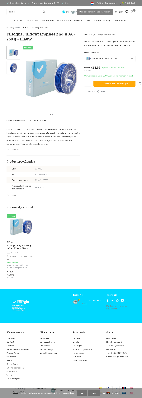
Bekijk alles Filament (107, 34)
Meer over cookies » (111, 393)
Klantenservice (111, 3)
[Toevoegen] (30, 278)
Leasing (107, 20)
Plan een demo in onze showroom (94, 12)
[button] (51, 114)
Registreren (45, 338)
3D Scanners (32, 20)
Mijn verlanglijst (47, 349)
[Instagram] (117, 300)
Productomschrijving (16, 120)
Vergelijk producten (48, 353)
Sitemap (10, 360)
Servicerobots (119, 20)
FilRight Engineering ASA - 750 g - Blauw (19, 247)
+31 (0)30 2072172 (118, 353)
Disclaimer (11, 356)
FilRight (92, 34)
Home (17, 27)
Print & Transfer (64, 20)
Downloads (12, 371)
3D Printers (19, 20)
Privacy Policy (13, 353)
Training (97, 20)
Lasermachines (47, 20)
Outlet (88, 20)
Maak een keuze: (91, 52)
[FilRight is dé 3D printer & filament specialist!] (71, 11)
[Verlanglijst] (126, 12)
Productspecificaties (37, 120)
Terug (11, 27)
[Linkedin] (122, 300)
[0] (132, 12)
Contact (10, 342)
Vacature (11, 375)
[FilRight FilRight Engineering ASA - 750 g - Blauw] (21, 226)
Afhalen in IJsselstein (82, 349)
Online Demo (12, 364)
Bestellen (77, 338)
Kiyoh (133, 3)
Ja (82, 393)
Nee (94, 393)
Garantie (77, 356)
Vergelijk (91, 91)
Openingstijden (13, 378)
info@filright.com (121, 356)
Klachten (10, 345)
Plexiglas (78, 20)
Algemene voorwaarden (18, 349)
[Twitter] (112, 300)
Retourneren (78, 353)
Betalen (76, 342)
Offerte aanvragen (15, 368)
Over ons (11, 338)
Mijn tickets (45, 345)
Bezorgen (77, 345)
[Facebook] (107, 300)
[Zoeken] (44, 11)
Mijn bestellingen (47, 342)
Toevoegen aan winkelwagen (114, 83)
